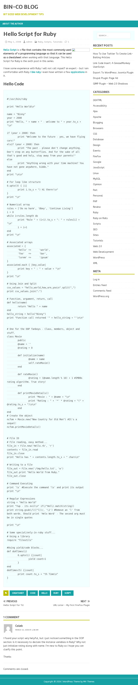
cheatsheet (18, 593)
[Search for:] (113, 35)
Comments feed (102, 290)
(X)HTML (97, 100)
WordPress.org (101, 296)
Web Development (103, 251)
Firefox (97, 156)
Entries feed (100, 285)
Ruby (40, 42)
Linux (96, 173)
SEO (95, 229)
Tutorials (57, 42)
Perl (95, 190)
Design (96, 145)
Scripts (47, 42)
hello (44, 593)
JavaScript (99, 167)
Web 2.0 (97, 246)
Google (97, 162)
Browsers (98, 128)
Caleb (19, 625)
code (32, 593)
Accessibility (100, 105)
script (68, 593)
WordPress (99, 257)
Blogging (98, 122)
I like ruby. (35, 72)
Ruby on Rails (100, 218)
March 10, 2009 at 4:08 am (26, 630)
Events (96, 150)
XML (95, 263)
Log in (96, 279)
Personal (98, 195)
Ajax (95, 111)
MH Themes (88, 681)
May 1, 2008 (14, 42)
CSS (95, 133)
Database (98, 139)
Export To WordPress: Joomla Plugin (113, 72)
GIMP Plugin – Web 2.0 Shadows (110, 83)
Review (97, 207)
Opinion (97, 184)
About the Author (13, 24)
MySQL (96, 178)
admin (29, 42)
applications (78, 72)
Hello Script (10, 49)
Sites (96, 235)
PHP (95, 201)
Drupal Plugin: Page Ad (105, 78)
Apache (97, 117)
